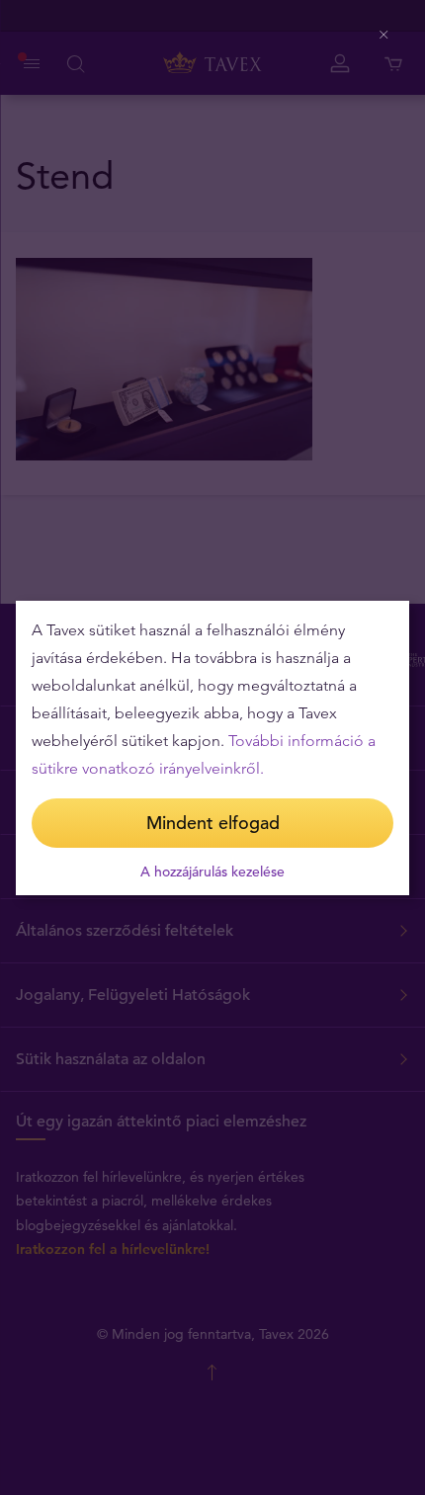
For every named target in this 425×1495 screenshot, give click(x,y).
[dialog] (212, 748)
